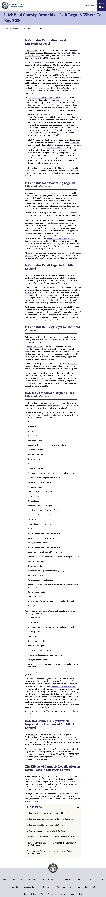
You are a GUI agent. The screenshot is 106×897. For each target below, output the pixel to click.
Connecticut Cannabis (12, 28)
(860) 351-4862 (89, 6)
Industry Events (50, 879)
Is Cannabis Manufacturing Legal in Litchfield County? (50, 819)
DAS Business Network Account (63, 686)
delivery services (34, 346)
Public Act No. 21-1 (32, 56)
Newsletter (14, 887)
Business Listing (31, 887)
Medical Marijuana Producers (37, 105)
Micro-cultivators (54, 148)
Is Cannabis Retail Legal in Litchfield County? (46, 825)
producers (74, 213)
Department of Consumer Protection (44, 97)
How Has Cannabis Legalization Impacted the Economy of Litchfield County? (51, 844)
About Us (61, 887)
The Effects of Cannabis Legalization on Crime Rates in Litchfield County (50, 852)
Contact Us (75, 887)
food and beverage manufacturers (57, 223)
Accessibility (76, 894)
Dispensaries (67, 879)
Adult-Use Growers (61, 105)
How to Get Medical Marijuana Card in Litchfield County (50, 837)
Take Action (18, 879)
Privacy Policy (91, 887)
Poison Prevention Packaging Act (60, 238)
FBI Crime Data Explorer (65, 782)
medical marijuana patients (53, 406)
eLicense (67, 168)
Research (47, 887)
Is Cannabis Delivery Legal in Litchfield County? (47, 831)
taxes (32, 734)
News (5, 879)
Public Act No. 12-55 (68, 53)
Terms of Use (30, 894)
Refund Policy (47, 894)
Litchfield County (32, 50)
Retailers (29, 292)
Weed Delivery (84, 879)
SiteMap (62, 894)
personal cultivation (38, 62)
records (36, 749)
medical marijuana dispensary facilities (57, 300)
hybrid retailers (46, 295)
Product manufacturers (44, 218)
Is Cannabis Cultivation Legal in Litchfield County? (48, 813)
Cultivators (74, 142)
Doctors (99, 879)
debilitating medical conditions (47, 415)
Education (33, 879)
